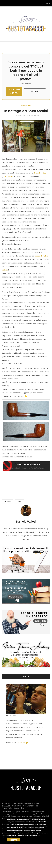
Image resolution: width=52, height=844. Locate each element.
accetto (13, 840)
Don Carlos (8, 176)
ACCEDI (34, 91)
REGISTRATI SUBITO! (14, 91)
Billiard (5, 270)
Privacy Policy (7, 808)
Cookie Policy (19, 808)
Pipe (29, 106)
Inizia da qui (23, 742)
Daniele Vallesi (33, 115)
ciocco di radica (41, 256)
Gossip (24, 106)
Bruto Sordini (40, 173)
